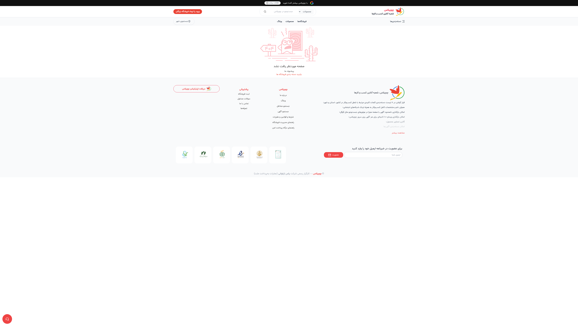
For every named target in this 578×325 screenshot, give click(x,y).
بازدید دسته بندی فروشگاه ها (289, 74)
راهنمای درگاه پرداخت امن (283, 127)
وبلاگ (279, 21)
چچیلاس (389, 10)
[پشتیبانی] (7, 319)
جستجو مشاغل (283, 106)
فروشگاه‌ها (301, 21)
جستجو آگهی (283, 111)
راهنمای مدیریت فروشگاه (283, 122)
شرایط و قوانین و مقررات (283, 117)
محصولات (290, 21)
